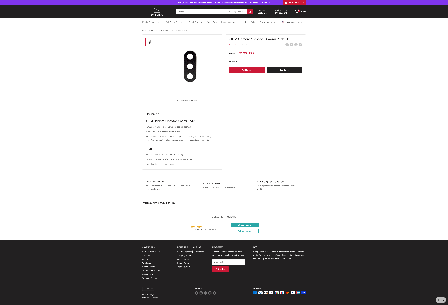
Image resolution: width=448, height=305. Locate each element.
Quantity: (233, 61)
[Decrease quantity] (241, 61)
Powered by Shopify (150, 298)
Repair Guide (250, 22)
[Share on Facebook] (287, 44)
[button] (292, 22)
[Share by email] (300, 44)
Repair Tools (194, 22)
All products (153, 30)
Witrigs (232, 45)
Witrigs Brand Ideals (151, 251)
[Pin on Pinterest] (291, 44)
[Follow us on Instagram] (205, 293)
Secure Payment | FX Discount (190, 251)
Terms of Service (149, 278)
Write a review (244, 225)
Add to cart (247, 70)
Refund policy (148, 274)
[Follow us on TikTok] (214, 293)
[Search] (250, 11)
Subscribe (220, 269)
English (146, 289)
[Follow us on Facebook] (196, 293)
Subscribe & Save (296, 2)
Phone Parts (211, 22)
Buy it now (284, 70)
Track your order (267, 22)
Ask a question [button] (244, 231)
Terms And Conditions (152, 270)
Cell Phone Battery (174, 22)
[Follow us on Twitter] (201, 293)
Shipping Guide (184, 255)
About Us (146, 255)
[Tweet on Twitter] (296, 44)
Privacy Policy (148, 267)
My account (281, 13)
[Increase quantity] (254, 61)
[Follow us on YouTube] (210, 293)
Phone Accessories (229, 22)
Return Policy (183, 263)
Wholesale (146, 263)
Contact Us (147, 259)
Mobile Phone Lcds (150, 22)
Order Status (183, 259)
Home (144, 30)
